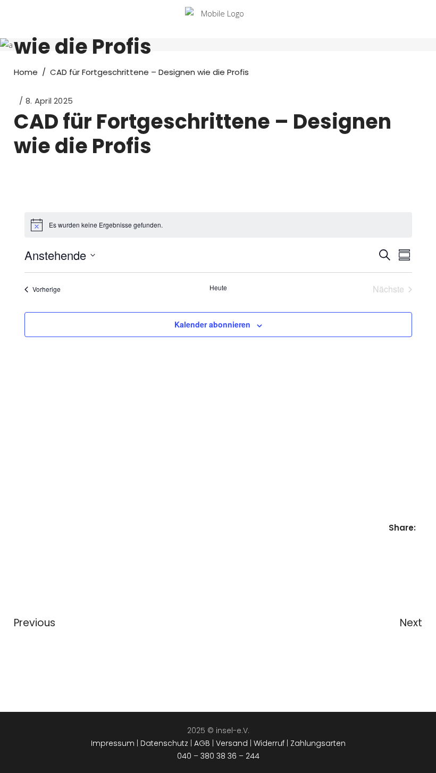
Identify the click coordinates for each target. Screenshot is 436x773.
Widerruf (269, 743)
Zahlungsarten (318, 743)
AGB (202, 743)
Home (26, 72)
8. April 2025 (49, 100)
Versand (232, 743)
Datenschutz (164, 743)
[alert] (218, 225)
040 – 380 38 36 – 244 (218, 756)
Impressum (113, 743)
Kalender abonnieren (212, 324)
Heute (218, 287)
